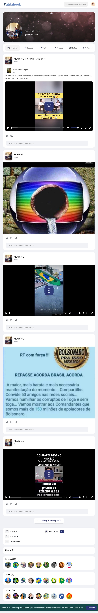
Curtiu (7, 575)
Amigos (8, 559)
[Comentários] (12, 136)
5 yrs (16, 444)
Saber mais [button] (78, 608)
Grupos (8, 590)
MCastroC (32, 31)
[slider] (36, 128)
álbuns (8, 550)
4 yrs (16, 62)
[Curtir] (9, 136)
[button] (76, 4)
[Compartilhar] (16, 238)
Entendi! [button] (91, 608)
